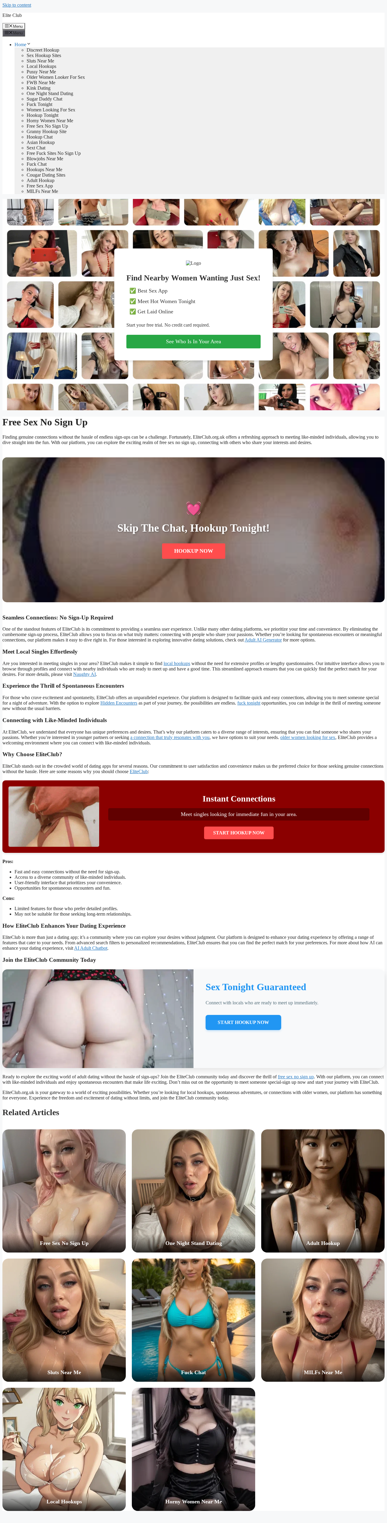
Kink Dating (38, 88)
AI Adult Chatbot (90, 948)
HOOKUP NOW (193, 551)
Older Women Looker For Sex (56, 77)
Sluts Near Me (40, 60)
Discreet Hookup (43, 50)
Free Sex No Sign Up (47, 126)
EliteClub (139, 771)
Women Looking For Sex (51, 109)
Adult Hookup (40, 180)
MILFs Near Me (42, 191)
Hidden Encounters (118, 703)
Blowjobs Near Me (45, 158)
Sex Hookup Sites (44, 55)
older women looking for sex (307, 737)
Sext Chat (36, 147)
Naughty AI (84, 674)
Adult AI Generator (263, 639)
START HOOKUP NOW (239, 832)
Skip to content (16, 5)
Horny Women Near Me (50, 120)
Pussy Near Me (41, 71)
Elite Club (12, 15)
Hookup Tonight (42, 115)
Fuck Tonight (39, 104)
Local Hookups (41, 66)
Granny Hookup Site (47, 131)
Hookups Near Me (44, 169)
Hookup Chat (40, 136)
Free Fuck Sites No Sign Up (54, 153)
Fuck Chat (37, 164)
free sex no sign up (296, 1076)
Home (20, 44)
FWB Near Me (41, 82)
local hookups (177, 663)
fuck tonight (248, 703)
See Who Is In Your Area (193, 341)
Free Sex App (40, 185)
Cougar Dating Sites (46, 175)
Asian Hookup (41, 142)
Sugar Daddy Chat (44, 98)
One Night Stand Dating (50, 93)
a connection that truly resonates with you (170, 737)
